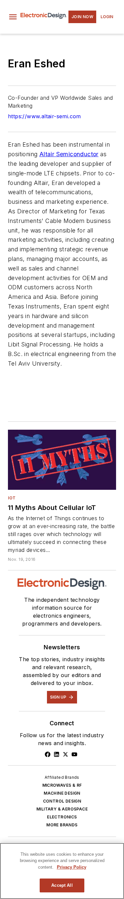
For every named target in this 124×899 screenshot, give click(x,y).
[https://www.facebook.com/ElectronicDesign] (47, 754)
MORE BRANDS (61, 824)
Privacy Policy (71, 867)
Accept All (61, 885)
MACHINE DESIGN (62, 793)
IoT (12, 497)
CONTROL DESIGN (62, 801)
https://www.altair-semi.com (44, 116)
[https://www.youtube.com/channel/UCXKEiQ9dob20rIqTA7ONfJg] (74, 754)
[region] (62, 871)
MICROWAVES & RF (62, 785)
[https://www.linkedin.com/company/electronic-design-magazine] (56, 754)
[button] (13, 17)
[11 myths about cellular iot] (62, 460)
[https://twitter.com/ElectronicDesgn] (65, 754)
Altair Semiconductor (69, 154)
